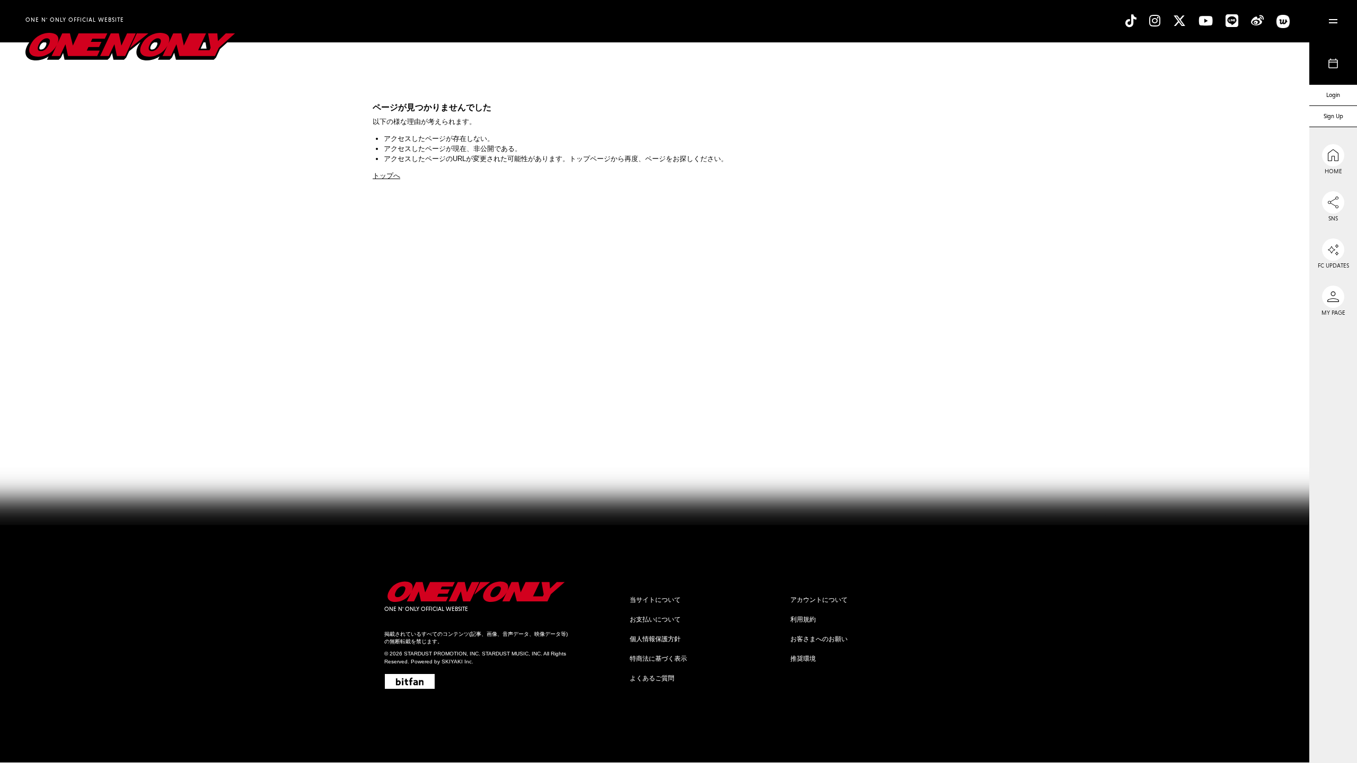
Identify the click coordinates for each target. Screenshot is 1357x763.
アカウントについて (819, 600)
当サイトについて (655, 600)
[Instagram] (1154, 21)
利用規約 (803, 619)
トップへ (386, 176)
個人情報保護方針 (655, 639)
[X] (1179, 21)
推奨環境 (803, 658)
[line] (1232, 21)
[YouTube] (1206, 21)
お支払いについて (655, 619)
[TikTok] (1130, 21)
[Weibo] (1257, 21)
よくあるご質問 (652, 678)
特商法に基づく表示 (658, 658)
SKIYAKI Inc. (457, 661)
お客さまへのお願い (819, 639)
